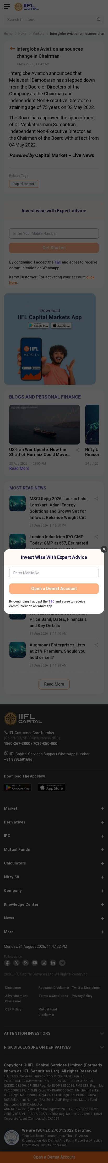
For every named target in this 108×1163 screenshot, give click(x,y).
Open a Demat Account (54, 588)
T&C (51, 601)
